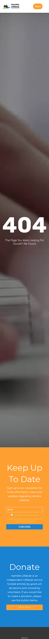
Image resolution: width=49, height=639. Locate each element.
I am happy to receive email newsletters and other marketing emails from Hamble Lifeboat (24, 518)
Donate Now (25, 607)
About (24, 638)
